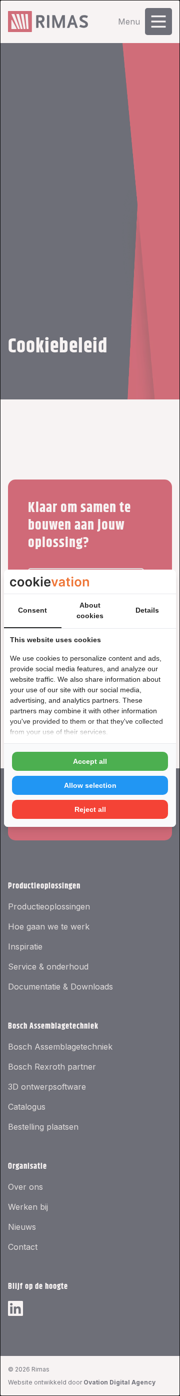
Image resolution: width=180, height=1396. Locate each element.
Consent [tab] (32, 610)
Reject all (90, 809)
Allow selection (90, 785)
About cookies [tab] (90, 610)
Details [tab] (147, 610)
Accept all (90, 761)
